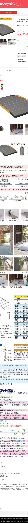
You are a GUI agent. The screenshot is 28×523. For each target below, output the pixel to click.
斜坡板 (24, 56)
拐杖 (19, 56)
